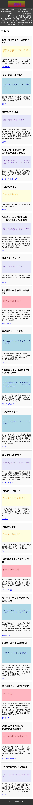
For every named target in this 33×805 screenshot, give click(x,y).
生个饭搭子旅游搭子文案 (9, 179)
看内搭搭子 (17, 19)
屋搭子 (13, 9)
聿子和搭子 (5, 718)
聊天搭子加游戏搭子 (8, 404)
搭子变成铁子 (14, 21)
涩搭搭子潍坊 (10, 15)
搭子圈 (4, 446)
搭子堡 (15, 17)
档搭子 (4, 678)
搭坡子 (4, 282)
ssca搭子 (5, 519)
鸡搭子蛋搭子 (6, 67)
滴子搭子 (4, 795)
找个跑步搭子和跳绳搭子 (9, 758)
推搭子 (4, 104)
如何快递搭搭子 (23, 9)
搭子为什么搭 (6, 635)
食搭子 (4, 209)
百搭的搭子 (5, 362)
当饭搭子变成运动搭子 (21, 11)
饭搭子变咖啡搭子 (7, 323)
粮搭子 (4, 250)
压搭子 (13, 22)
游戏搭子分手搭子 (13, 13)
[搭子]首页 (5, 9)
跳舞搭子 (8, 19)
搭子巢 (8, 17)
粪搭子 (4, 551)
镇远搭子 (20, 24)
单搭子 (4, 142)
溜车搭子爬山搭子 (7, 483)
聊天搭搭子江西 (7, 590)
